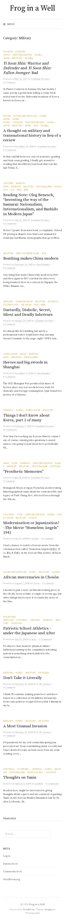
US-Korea (43, 672)
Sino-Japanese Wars (27, 253)
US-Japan (26, 304)
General (8, 410)
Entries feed (10, 863)
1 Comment (9, 324)
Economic (23, 769)
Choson (8, 51)
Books (7, 116)
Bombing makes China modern (30, 258)
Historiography (22, 55)
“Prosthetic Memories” (23, 471)
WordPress (29, 909)
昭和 (26, 189)
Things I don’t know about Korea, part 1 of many (26, 418)
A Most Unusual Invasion (25, 726)
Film (20, 514)
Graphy (48, 909)
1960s (6, 463)
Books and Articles (25, 116)
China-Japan (10, 354)
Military (17, 58)
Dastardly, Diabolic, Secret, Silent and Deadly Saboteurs (28, 312)
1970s (14, 463)
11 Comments (10, 429)
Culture (8, 183)
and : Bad (27, 68)
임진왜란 (56, 572)
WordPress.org (11, 879)
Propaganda (31, 357)
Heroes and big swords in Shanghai (25, 364)
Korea (19, 410)
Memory (16, 186)
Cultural (9, 769)
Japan (23, 354)
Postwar (55, 466)
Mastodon (9, 818)
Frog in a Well (32, 8)
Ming (28, 125)
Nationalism (43, 186)
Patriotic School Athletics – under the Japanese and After (29, 631)
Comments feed (12, 871)
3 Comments (52, 783)
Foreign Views (24, 301)
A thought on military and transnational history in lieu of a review (32, 135)
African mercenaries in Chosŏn (31, 577)
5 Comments (9, 223)
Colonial (9, 514)
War (36, 125)
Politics (51, 772)
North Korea (35, 772)
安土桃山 (29, 58)
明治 (19, 189)
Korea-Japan (33, 410)
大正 (12, 189)
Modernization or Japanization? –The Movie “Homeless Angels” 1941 (31, 527)
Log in (6, 855)
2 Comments (9, 149)
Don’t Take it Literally (22, 677)
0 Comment (9, 82)
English (8, 301)
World (33, 518)
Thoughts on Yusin (19, 777)
